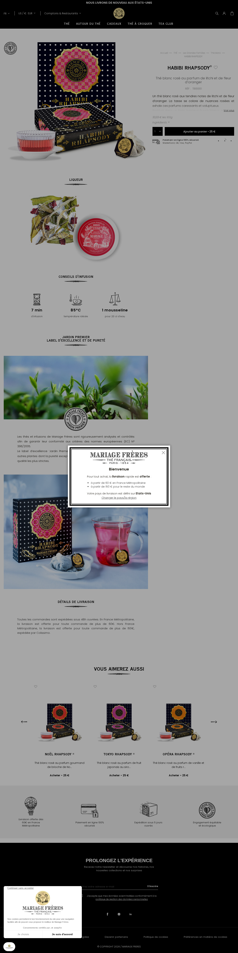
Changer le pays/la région (119, 498)
